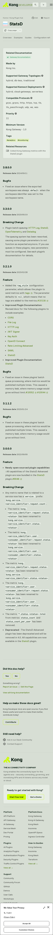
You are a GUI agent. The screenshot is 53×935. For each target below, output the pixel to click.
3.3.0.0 (7, 208)
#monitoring (23, 140)
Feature (8, 279)
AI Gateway (9, 824)
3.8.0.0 (7, 167)
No (16, 676)
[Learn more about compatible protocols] (31, 98)
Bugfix (7, 180)
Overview (7, 37)
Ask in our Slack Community (19, 739)
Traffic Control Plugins (14, 863)
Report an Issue (10, 686)
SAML (11, 350)
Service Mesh (10, 828)
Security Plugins (11, 859)
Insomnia (32, 828)
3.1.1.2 (7, 403)
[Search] (35, 4)
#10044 (41, 392)
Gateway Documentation (20, 57)
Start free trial (16, 797)
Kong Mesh (33, 824)
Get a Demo (36, 797)
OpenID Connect (16, 341)
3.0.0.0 (7, 448)
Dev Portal (8, 832)
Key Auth (12, 336)
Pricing (7, 836)
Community (9, 878)
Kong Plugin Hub (16, 18)
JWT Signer (14, 331)
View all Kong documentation (16, 692)
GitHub (7, 886)
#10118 (41, 300)
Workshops (9, 898)
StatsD (44, 227)
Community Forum (12, 882)
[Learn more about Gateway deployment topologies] (42, 76)
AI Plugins (8, 847)
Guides (28, 37)
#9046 (15, 478)
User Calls (8, 894)
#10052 (30, 392)
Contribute (10, 722)
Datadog (31, 231)
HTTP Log (33, 227)
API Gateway (9, 820)
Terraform (33, 859)
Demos (7, 890)
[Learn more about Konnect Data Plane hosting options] (43, 87)
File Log (12, 322)
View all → (8, 867)
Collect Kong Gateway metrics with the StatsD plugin (28, 152)
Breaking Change (13, 222)
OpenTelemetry (13, 231)
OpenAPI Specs (35, 832)
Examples (18, 37)
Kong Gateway (35, 816)
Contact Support (14, 744)
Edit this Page (27, 686)
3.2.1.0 (7, 266)
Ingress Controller (36, 836)
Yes (7, 676)
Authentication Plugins (14, 855)
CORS (11, 317)
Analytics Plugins (11, 851)
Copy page (12, 30)
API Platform (9, 816)
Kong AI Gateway (36, 820)
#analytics (11, 140)
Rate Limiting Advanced (20, 345)
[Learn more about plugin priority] (16, 113)
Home (5, 18)
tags (27, 292)
